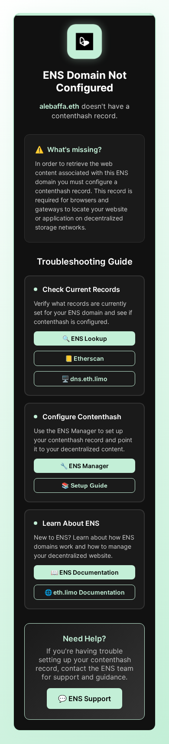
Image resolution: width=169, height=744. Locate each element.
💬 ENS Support (84, 698)
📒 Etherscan (84, 358)
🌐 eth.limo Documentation (85, 592)
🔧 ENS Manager (84, 465)
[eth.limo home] (84, 41)
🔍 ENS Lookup (84, 338)
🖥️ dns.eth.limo (84, 378)
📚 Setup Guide (84, 485)
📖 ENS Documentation (85, 572)
